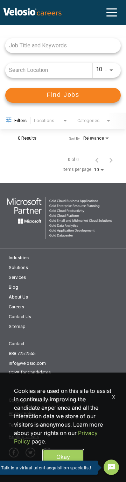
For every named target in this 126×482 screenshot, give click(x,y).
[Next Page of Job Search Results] (111, 160)
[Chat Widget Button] (111, 467)
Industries (19, 257)
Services (17, 277)
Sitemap (17, 326)
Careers (16, 306)
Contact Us (20, 316)
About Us (18, 297)
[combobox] (59, 45)
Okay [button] (63, 456)
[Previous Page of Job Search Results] (97, 160)
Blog (13, 287)
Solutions (18, 267)
